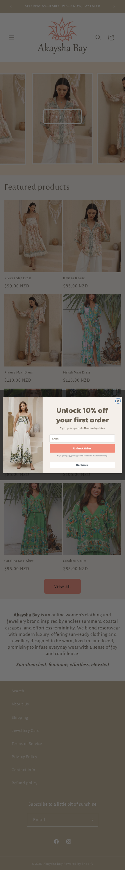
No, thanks (82, 465)
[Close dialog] (118, 400)
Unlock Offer (82, 448)
